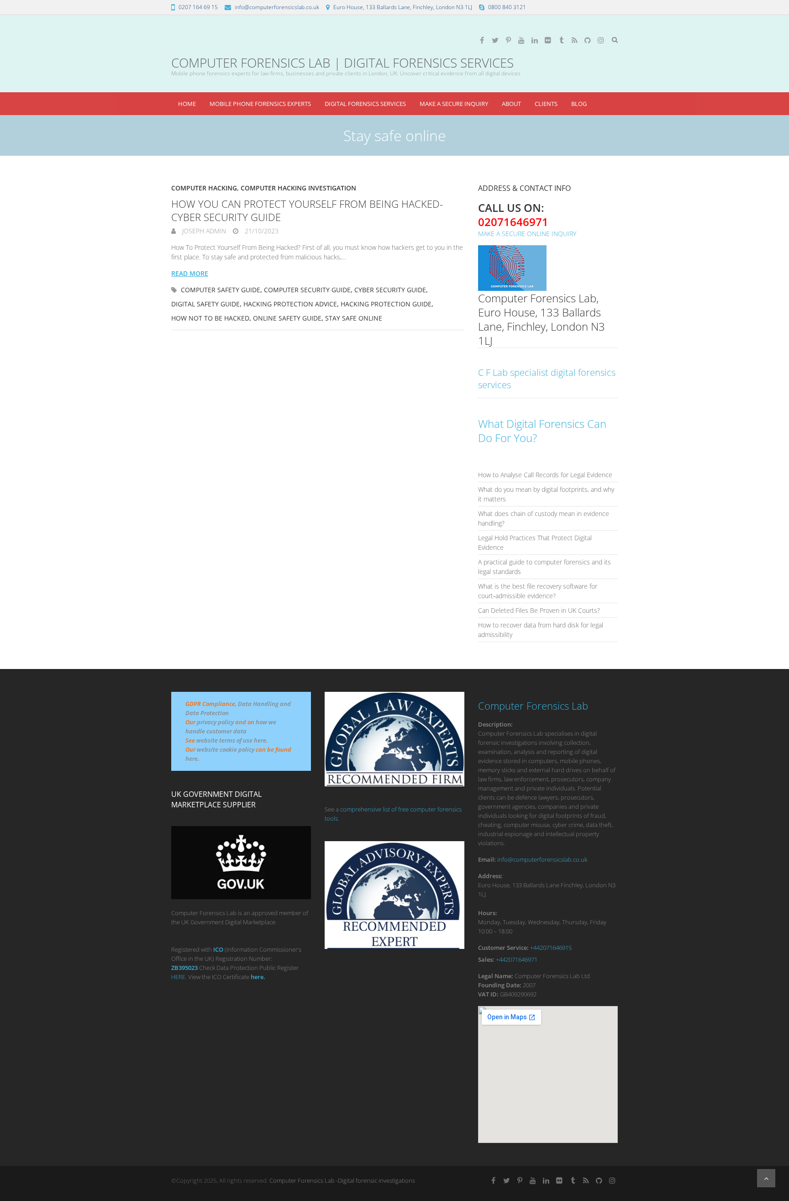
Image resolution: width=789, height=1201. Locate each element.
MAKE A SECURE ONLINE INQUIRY (527, 233)
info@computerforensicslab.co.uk (277, 7)
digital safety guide (205, 304)
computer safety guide (220, 289)
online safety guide (287, 318)
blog (579, 104)
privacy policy (215, 722)
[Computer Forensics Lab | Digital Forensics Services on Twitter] (494, 40)
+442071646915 (551, 947)
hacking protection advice (290, 304)
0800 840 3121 (507, 7)
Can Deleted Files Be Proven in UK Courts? (539, 610)
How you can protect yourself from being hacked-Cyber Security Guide (307, 210)
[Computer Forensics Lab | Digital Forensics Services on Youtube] (521, 40)
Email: (487, 859)
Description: (495, 724)
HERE (178, 977)
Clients (546, 104)
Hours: (487, 913)
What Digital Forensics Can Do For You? (542, 430)
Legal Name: (495, 976)
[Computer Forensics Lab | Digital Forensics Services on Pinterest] (508, 40)
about (511, 104)
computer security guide (307, 289)
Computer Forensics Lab (533, 705)
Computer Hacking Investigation (298, 188)
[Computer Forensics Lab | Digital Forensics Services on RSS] (574, 40)
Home (187, 104)
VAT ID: (488, 994)
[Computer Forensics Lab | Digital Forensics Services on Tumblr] (561, 40)
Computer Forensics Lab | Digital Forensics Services (342, 63)
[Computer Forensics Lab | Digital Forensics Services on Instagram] (600, 40)
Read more (189, 273)
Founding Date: (499, 985)
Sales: (486, 959)
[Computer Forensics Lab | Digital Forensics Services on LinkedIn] (534, 40)
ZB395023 (184, 968)
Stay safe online (353, 318)
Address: (490, 876)
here (191, 758)
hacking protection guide (386, 304)
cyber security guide (390, 289)
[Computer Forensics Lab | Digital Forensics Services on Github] (587, 40)
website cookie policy (225, 749)
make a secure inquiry (454, 104)
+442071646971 (516, 959)
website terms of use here (231, 740)
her (255, 977)
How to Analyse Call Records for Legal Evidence (545, 474)
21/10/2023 (261, 231)
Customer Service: (503, 947)
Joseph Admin (203, 231)
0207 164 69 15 (198, 7)
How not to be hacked (210, 318)
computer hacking (204, 188)
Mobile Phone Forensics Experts (260, 104)
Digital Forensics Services (365, 104)
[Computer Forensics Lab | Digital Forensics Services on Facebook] (481, 40)
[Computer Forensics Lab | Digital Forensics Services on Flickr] (547, 40)
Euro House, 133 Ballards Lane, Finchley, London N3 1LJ (402, 7)
